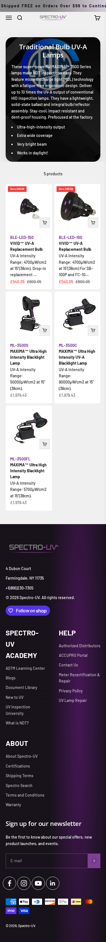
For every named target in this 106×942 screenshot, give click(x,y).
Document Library (21, 687)
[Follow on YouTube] (38, 883)
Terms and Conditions (25, 795)
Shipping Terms (19, 775)
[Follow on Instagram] (24, 883)
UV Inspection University (18, 709)
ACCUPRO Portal (73, 655)
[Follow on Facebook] (9, 883)
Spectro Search (19, 785)
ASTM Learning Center (25, 668)
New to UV (14, 697)
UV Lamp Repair (73, 700)
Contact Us (68, 664)
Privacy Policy (71, 690)
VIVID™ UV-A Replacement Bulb (26, 243)
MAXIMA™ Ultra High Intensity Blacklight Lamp (28, 354)
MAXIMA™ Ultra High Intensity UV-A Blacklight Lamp (77, 354)
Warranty (13, 804)
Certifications (18, 766)
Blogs (11, 677)
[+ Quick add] (45, 223)
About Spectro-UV (22, 756)
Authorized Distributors (79, 645)
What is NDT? (17, 723)
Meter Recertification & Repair (79, 677)
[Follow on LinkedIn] (53, 883)
